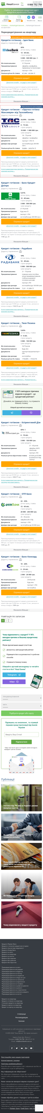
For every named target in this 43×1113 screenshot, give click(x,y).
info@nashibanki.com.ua (24, 1041)
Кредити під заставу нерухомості (13, 948)
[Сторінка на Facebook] (12, 1048)
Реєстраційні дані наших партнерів (15, 1057)
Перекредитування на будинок (12, 971)
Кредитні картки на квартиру (11, 1005)
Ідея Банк (33, 1108)
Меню (40, 20)
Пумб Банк (24, 1108)
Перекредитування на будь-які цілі (13, 978)
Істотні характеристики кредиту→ (12, 480)
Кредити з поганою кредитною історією (15, 946)
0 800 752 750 (35, 4)
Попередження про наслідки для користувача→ (19, 481)
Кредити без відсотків (9, 962)
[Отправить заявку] (10, 50)
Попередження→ (31, 380)
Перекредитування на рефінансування (15, 986)
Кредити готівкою (5, 20)
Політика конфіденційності (11, 1064)
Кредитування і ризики (10, 1060)
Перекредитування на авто (11, 967)
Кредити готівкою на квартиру (12, 1001)
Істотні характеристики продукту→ (13, 95)
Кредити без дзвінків (9, 960)
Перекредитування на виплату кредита (15, 992)
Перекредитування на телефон (12, 984)
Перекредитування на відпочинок (13, 982)
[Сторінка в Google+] (26, 1048)
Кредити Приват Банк (9, 944)
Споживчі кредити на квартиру (12, 1003)
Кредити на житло (8, 956)
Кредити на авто (7, 952)
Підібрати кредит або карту (21, 713)
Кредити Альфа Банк (9, 950)
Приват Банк (15, 1108)
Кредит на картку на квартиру (12, 1007)
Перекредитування (17, 26)
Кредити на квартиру (9, 954)
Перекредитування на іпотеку (12, 973)
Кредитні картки (19, 20)
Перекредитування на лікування (13, 976)
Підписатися (21, 742)
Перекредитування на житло (11, 994)
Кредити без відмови (9, 958)
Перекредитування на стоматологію (14, 990)
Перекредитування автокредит (12, 969)
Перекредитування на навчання (13, 980)
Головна (4, 26)
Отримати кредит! (21, 78)
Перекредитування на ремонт (12, 988)
